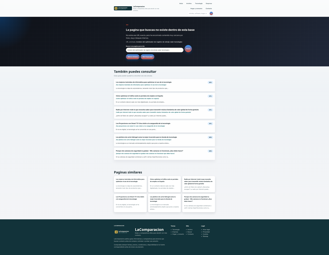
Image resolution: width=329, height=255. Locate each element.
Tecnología (198, 3)
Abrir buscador (147, 57)
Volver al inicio (133, 57)
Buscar (188, 48)
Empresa (209, 3)
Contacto (209, 8)
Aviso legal (206, 229)
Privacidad (206, 232)
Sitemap (205, 236)
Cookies (205, 234)
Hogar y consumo (196, 8)
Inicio (181, 3)
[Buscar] (211, 13)
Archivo (189, 3)
